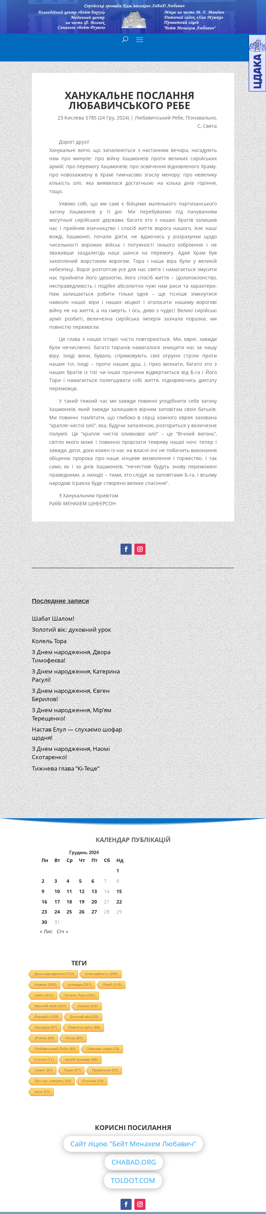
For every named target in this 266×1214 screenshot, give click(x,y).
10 (57, 891)
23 (44, 911)
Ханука (88, 1006)
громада (79, 984)
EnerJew (93, 1081)
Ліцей (112, 984)
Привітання (105, 1070)
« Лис (46, 931)
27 (94, 911)
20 (94, 901)
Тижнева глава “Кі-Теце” (65, 768)
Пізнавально (201, 117)
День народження (54, 974)
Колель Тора (49, 641)
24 (57, 911)
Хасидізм (46, 1027)
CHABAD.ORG (134, 1162)
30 (44, 922)
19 (82, 901)
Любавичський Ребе (159, 117)
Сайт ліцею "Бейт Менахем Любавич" (133, 1143)
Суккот (44, 1070)
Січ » (62, 931)
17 (57, 901)
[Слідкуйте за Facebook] (126, 549)
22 (119, 901)
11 (69, 891)
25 (69, 911)
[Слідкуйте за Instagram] (139, 549)
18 (69, 901)
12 (82, 891)
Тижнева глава (103, 1049)
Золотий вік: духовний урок (71, 629)
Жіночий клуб (50, 1006)
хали (42, 1091)
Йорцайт (47, 1017)
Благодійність (102, 974)
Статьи (44, 1059)
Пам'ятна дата (84, 1027)
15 (119, 891)
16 (44, 901)
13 (94, 891)
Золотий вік (84, 1017)
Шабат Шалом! (53, 618)
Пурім (72, 1070)
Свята (210, 126)
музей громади (81, 1059)
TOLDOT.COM (133, 1180)
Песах (74, 1038)
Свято (44, 995)
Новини (45, 984)
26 (82, 911)
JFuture (44, 1038)
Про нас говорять (53, 1081)
